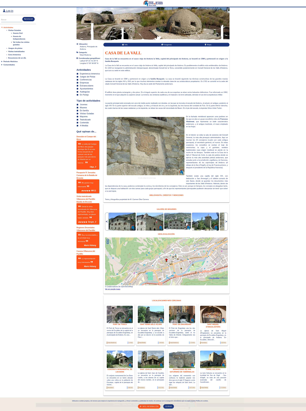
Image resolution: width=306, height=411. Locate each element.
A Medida (84, 125)
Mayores (84, 116)
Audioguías (85, 92)
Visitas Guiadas (14, 30)
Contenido (84, 122)
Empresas (84, 83)
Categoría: (83, 52)
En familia (84, 110)
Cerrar (168, 406)
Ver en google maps (112, 289)
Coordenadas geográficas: (89, 58)
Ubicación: (83, 44)
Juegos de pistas (15, 48)
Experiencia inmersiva (90, 74)
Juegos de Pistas (87, 77)
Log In (9, 10)
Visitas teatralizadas (16, 51)
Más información (150, 406)
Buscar (3, 20)
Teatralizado (85, 120)
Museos (83, 107)
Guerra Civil (18, 33)
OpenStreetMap (214, 278)
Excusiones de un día (17, 58)
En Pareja (84, 95)
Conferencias (86, 80)
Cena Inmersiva (14, 55)
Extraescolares (86, 86)
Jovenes (83, 104)
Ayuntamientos (86, 89)
